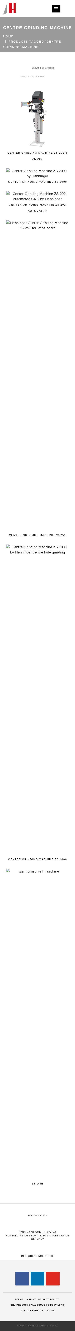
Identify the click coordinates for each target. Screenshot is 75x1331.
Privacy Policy (48, 1299)
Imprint (31, 1299)
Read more (39, 141)
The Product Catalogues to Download (37, 1305)
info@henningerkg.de (37, 1256)
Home (8, 36)
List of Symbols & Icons (38, 1310)
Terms (19, 1299)
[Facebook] (22, 1278)
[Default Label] (37, 1278)
